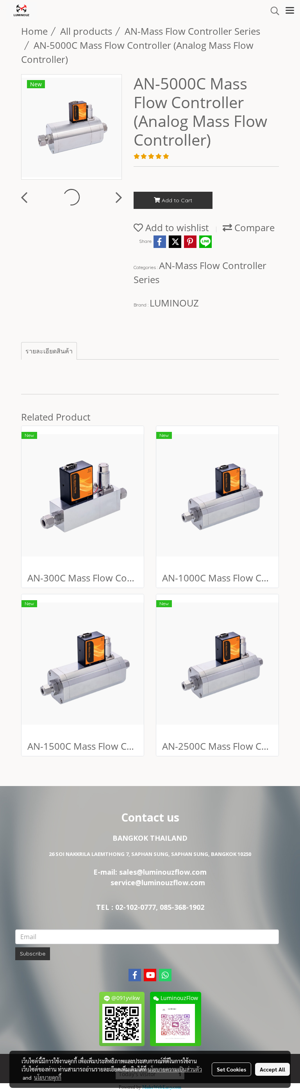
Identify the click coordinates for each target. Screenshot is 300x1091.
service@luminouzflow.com (150, 882)
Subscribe (32, 953)
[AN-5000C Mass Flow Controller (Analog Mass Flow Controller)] (71, 127)
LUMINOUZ (174, 302)
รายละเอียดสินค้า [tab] (49, 351)
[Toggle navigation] (289, 11)
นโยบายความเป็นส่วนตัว (175, 1069)
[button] (272, 11)
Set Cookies (231, 1069)
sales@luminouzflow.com (163, 872)
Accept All (272, 1069)
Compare (253, 227)
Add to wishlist (176, 227)
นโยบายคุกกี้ (47, 1077)
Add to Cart (176, 200)
